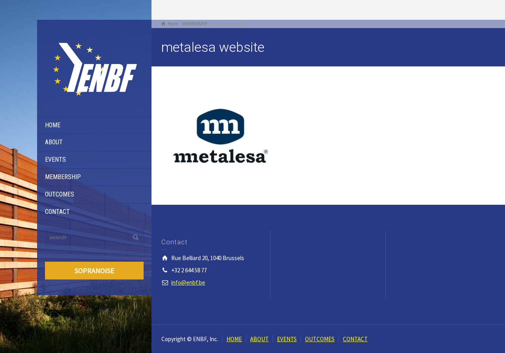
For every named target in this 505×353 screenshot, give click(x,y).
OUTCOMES (59, 194)
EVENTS (55, 159)
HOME (52, 125)
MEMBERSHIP (63, 177)
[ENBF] (94, 67)
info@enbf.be (188, 282)
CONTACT (57, 211)
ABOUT (54, 142)
